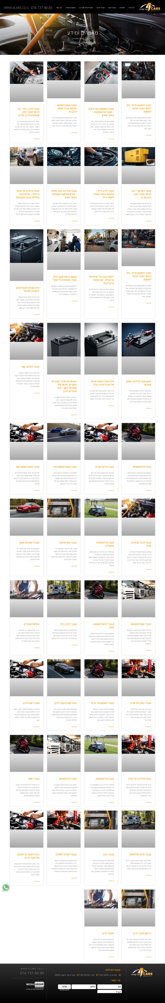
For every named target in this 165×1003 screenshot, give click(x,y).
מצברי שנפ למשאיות (141, 624)
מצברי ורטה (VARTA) (140, 854)
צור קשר (59, 7)
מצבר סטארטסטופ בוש (65, 466)
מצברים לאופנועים (142, 466)
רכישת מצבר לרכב (142, 933)
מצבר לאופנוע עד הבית (102, 703)
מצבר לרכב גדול (68, 624)
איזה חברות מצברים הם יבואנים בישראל (27, 289)
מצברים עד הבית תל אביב (141, 544)
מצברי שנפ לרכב (31, 703)
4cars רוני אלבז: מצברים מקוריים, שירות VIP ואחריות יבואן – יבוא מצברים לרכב (64, 386)
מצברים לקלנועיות (105, 778)
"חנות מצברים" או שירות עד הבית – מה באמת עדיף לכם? (101, 280)
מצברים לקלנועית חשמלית (105, 544)
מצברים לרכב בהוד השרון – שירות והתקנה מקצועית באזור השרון (64, 194)
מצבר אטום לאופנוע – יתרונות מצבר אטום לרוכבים (66, 108)
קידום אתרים (30, 989)
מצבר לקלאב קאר (30, 366)
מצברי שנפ (112, 7)
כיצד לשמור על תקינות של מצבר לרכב (28, 856)
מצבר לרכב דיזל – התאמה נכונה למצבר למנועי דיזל (103, 194)
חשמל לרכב (108, 933)
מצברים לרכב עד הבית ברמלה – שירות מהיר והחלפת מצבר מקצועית (27, 194)
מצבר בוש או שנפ (68, 542)
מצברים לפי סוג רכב (86, 7)
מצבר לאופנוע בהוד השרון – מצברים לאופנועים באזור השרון (101, 112)
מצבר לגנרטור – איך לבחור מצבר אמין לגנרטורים (141, 194)
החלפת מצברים (31, 624)
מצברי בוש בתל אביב (140, 703)
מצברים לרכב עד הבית (140, 778)
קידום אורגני (39, 989)
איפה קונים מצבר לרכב (65, 703)
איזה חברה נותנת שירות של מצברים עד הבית (102, 383)
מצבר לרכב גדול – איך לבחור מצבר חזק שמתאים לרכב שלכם (28, 112)
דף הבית (131, 7)
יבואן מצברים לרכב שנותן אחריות (138, 383)
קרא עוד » (148, 135)
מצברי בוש (108, 854)
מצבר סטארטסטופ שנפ (27, 466)
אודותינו (122, 7)
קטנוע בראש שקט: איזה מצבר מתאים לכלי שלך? (64, 278)
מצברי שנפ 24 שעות (29, 542)
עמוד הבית (89, 38)
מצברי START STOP (66, 854)
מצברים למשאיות (68, 778)
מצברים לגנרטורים (104, 466)
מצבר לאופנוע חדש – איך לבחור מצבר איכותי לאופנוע (138, 108)
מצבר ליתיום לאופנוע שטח (103, 625)
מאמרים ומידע (70, 7)
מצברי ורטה (101, 7)
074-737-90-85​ (41, 7)
